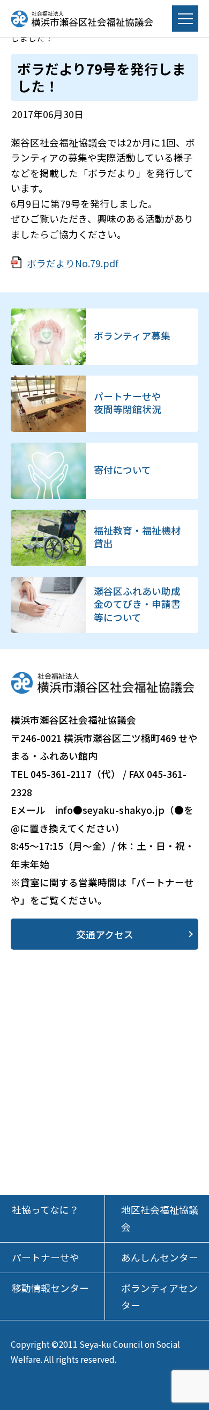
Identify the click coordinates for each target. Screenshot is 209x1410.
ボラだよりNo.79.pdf (72, 263)
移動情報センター (50, 1288)
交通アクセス (104, 934)
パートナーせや (45, 1257)
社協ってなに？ (45, 1209)
